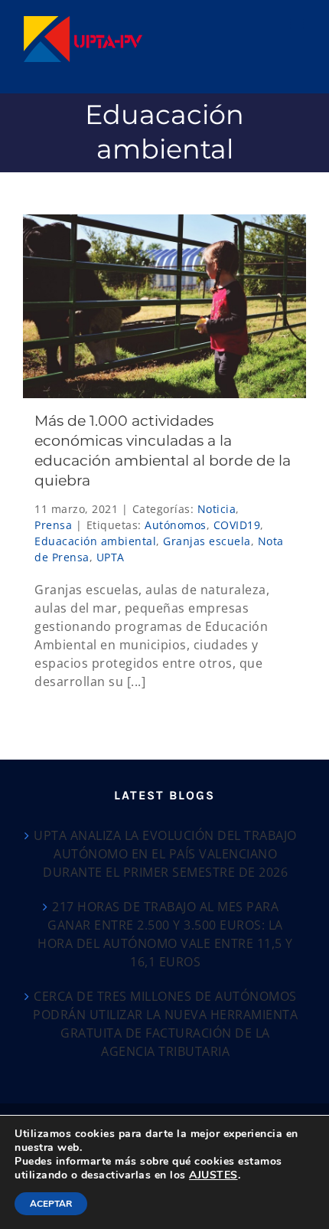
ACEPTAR (51, 1204)
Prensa (53, 525)
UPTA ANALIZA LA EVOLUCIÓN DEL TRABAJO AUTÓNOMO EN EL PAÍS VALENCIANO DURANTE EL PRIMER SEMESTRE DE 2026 (165, 854)
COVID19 (237, 525)
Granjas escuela (207, 541)
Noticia (216, 509)
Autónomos (176, 525)
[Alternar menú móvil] (298, 23)
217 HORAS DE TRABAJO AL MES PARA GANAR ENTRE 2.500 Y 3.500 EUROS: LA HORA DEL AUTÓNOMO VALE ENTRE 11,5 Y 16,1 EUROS (165, 934)
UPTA (110, 557)
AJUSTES (213, 1175)
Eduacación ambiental (95, 541)
